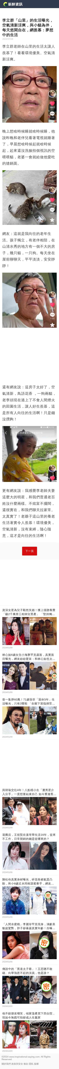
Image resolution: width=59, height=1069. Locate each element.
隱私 (31, 1064)
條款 (26, 1064)
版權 (36, 1064)
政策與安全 (17, 1064)
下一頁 (29, 551)
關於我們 (6, 1064)
